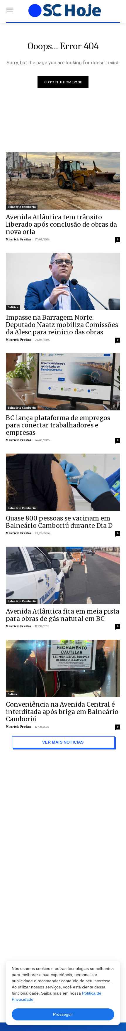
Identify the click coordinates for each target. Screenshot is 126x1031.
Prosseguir (63, 1014)
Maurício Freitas (18, 239)
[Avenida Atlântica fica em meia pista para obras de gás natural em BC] (63, 575)
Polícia (12, 694)
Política (13, 307)
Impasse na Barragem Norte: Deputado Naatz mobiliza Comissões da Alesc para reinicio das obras (62, 325)
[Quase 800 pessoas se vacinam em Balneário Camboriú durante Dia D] (63, 482)
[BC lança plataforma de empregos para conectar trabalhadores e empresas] (63, 381)
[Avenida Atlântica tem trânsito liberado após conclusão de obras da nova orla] (63, 181)
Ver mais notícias (63, 742)
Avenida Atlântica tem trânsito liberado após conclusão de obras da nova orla (61, 224)
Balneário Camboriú (22, 207)
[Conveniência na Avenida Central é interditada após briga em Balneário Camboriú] (63, 668)
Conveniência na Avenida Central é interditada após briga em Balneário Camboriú (62, 711)
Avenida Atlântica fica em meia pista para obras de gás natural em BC (62, 615)
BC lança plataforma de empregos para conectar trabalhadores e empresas (58, 425)
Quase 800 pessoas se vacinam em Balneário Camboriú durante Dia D (59, 522)
